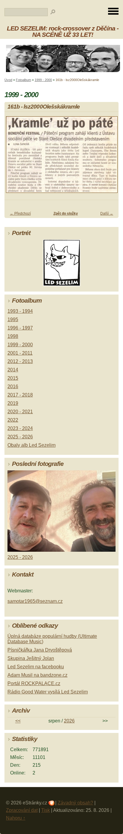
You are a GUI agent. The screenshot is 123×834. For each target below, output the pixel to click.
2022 (12, 420)
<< (18, 720)
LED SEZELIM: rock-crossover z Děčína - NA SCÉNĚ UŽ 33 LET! (62, 31)
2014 (12, 369)
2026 (69, 720)
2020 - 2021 (20, 411)
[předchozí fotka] (14, 157)
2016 (12, 386)
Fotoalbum (23, 80)
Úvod (8, 80)
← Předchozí (20, 213)
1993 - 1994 (20, 311)
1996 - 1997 (20, 327)
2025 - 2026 (20, 436)
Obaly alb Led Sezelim (31, 445)
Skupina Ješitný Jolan (30, 658)
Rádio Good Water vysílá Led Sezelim (47, 691)
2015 (12, 378)
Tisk (45, 810)
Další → (106, 213)
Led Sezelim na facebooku (35, 666)
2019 (12, 403)
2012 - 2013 (20, 361)
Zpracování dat (22, 810)
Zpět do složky (65, 213)
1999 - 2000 (43, 80)
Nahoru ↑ (15, 818)
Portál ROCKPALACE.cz (33, 683)
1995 (12, 319)
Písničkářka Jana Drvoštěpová (39, 649)
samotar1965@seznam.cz (35, 601)
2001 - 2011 (20, 353)
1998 (12, 336)
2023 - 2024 (20, 428)
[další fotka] (109, 157)
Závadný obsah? (75, 802)
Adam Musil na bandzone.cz (37, 675)
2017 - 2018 (20, 394)
